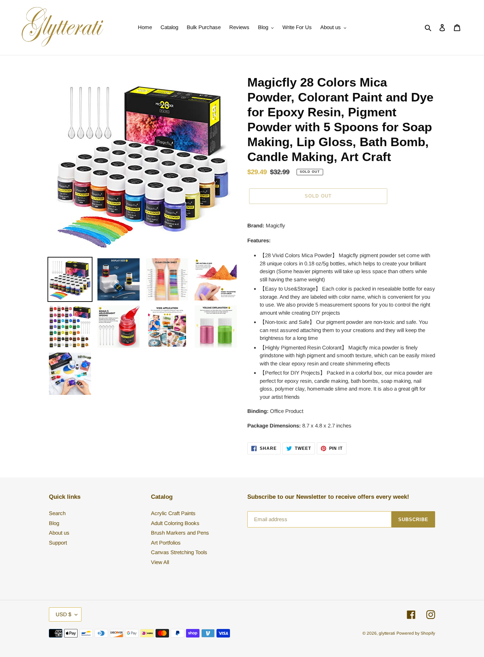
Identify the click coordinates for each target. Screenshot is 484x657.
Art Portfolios (166, 543)
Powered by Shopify (415, 633)
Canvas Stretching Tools (179, 552)
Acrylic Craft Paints (173, 513)
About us (59, 533)
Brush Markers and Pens (180, 533)
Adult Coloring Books (175, 523)
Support (58, 543)
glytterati (387, 633)
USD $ (63, 614)
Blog (54, 523)
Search (57, 513)
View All (160, 562)
